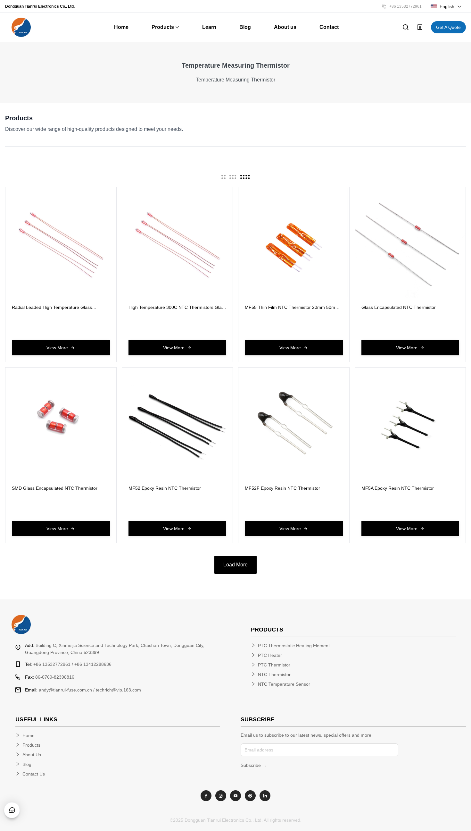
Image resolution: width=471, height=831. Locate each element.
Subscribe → (254, 765)
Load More (235, 564)
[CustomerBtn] (12, 810)
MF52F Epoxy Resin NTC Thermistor (282, 488)
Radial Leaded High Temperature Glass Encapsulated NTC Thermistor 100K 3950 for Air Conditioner (57, 307)
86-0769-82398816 (49, 677)
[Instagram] (220, 795)
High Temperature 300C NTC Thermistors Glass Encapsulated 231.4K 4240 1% (177, 307)
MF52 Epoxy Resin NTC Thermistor (164, 488)
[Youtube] (235, 795)
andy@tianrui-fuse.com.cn (58, 689)
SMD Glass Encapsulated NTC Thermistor (54, 488)
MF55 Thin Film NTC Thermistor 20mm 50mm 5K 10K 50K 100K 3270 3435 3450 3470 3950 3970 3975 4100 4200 (292, 307)
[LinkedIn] (265, 795)
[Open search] (405, 27)
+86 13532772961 (405, 6)
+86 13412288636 (93, 664)
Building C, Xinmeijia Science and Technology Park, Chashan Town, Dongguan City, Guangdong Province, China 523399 (114, 649)
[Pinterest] (250, 795)
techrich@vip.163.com (118, 689)
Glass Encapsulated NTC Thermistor (398, 307)
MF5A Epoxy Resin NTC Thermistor (397, 488)
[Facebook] (206, 795)
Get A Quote (448, 27)
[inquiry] (420, 27)
